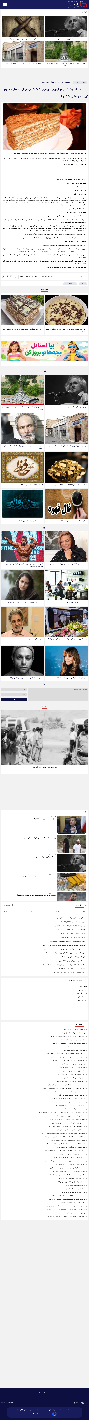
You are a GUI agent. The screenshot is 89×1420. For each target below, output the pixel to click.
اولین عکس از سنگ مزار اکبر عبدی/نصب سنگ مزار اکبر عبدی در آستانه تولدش (67, 640)
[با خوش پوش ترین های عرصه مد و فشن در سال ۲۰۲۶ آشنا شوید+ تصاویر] (44, 737)
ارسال (14, 699)
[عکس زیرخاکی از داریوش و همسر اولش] (22, 622)
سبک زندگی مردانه (81, 993)
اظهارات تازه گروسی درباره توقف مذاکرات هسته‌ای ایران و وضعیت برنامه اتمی (64, 1137)
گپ (86, 1403)
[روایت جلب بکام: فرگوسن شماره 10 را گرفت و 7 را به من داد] (71, 844)
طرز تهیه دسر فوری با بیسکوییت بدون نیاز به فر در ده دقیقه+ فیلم (22, 329)
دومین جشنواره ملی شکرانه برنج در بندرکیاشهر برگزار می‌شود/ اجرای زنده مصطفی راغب (62, 1113)
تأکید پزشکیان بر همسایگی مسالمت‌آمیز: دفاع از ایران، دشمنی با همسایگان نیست (63, 1144)
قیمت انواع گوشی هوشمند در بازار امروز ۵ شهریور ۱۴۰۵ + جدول (67, 1061)
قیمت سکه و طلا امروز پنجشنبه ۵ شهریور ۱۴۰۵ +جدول (71, 485)
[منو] (5, 4)
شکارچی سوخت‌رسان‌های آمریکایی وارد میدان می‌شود (71, 1081)
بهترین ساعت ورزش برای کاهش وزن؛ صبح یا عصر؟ (71, 1178)
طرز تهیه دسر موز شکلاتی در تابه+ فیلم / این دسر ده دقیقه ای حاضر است (65, 330)
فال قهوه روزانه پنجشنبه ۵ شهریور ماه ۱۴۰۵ (74, 521)
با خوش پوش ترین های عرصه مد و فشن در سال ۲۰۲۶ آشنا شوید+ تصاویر (44, 767)
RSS (39, 1393)
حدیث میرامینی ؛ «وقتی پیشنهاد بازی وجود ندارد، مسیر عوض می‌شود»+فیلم (61, 949)
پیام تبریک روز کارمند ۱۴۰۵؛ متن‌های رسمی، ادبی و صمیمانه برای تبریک (66, 603)
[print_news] (14, 276)
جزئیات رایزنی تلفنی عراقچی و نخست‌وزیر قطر (73, 1071)
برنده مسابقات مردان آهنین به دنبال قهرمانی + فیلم (71, 1033)
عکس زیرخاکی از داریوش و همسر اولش (31, 639)
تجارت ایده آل (82, 997)
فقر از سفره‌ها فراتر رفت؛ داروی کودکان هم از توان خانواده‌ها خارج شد (66, 1126)
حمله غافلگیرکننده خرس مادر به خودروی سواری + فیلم (70, 1130)
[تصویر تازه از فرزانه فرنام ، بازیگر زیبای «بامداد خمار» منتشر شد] (22, 585)
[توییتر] (3, 276)
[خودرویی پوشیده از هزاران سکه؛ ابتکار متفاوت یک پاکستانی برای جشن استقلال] (66, 51)
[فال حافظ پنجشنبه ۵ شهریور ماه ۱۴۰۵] (22, 467)
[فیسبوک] (11, 276)
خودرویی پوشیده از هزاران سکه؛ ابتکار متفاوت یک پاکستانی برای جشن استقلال (66, 65)
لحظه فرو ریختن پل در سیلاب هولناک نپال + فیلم (70, 961)
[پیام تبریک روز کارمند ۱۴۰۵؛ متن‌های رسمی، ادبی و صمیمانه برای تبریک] (66, 585)
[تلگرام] (7, 276)
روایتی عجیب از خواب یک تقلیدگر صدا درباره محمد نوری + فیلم (68, 1036)
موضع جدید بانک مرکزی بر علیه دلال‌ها (45, 819)
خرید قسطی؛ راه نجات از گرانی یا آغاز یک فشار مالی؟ (71, 1147)
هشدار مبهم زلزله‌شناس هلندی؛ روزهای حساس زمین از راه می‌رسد (67, 1123)
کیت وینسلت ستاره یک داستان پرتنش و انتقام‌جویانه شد (69, 1106)
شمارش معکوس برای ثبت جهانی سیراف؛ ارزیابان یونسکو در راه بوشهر (66, 1154)
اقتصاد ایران (83, 986)
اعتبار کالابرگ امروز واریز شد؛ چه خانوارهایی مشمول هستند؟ (69, 1172)
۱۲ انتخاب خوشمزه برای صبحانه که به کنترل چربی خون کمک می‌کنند (66, 1175)
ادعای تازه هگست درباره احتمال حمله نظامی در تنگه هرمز (67, 941)
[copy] (82, 277)
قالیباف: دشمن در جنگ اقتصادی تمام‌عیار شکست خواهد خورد (68, 1092)
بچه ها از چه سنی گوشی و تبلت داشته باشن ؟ (71, 929)
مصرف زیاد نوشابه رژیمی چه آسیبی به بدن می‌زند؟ (71, 1182)
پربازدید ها (79, 905)
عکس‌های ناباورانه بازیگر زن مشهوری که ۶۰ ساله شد (72, 678)
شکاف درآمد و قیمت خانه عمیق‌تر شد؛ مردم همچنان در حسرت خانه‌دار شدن (64, 1151)
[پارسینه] (76, 4)
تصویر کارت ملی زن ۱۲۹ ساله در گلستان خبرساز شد (71, 1078)
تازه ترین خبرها (82, 1000)
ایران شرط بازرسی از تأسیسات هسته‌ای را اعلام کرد (69, 972)
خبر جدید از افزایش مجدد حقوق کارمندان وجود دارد (71, 1047)
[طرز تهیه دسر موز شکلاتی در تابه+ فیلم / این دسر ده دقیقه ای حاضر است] (66, 310)
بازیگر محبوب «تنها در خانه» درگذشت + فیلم (71, 922)
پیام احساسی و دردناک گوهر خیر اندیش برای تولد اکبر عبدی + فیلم (68, 564)
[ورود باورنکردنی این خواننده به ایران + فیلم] (66, 26)
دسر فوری (83, 284)
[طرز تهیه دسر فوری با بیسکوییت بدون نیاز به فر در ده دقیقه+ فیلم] (22, 310)
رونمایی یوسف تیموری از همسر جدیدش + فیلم (70, 918)
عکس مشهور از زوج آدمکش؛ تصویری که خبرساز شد (23, 39)
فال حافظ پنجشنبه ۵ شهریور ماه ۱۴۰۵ (32, 485)
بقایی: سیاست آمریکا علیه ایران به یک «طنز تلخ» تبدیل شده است (67, 1196)
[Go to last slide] (4, 733)
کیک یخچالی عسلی (70, 284)
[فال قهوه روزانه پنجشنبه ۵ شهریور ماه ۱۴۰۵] (66, 504)
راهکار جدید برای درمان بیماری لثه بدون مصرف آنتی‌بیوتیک (69, 1158)
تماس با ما (47, 1393)
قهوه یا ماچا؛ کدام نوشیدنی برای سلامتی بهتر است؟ (71, 1116)
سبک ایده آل (83, 990)
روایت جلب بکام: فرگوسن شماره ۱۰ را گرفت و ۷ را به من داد (39, 838)
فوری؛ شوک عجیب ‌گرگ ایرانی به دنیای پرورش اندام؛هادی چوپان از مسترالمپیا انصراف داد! (24, 565)
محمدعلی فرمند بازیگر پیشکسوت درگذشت (72, 933)
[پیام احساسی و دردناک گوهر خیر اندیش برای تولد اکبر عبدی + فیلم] (66, 546)
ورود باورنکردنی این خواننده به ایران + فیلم (66, 39)
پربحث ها (7, 905)
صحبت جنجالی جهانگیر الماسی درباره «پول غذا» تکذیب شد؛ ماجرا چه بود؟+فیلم (23, 447)
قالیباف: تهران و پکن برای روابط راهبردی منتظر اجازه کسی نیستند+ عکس (66, 1210)
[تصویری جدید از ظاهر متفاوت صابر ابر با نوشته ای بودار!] (22, 661)
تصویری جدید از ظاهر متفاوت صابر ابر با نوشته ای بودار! (26, 678)
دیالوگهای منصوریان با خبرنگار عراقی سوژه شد (73, 1040)
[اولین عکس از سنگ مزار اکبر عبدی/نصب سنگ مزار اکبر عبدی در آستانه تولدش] (66, 622)
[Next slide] (84, 733)
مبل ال (85, 1004)
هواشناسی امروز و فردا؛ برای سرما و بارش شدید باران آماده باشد (68, 1140)
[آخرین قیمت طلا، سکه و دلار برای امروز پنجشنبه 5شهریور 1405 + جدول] (71, 882)
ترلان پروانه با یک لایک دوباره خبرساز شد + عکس (70, 926)
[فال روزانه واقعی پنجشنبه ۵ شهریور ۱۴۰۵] (22, 504)
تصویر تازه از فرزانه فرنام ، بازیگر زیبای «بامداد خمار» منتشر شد (25, 603)
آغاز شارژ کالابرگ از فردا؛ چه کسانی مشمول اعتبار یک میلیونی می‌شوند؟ (66, 1206)
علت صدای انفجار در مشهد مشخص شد (74, 1050)
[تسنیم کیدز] (44, 351)
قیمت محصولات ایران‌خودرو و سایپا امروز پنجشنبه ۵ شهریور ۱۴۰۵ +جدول (65, 1161)
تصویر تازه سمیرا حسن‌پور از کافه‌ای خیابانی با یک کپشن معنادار (65, 953)
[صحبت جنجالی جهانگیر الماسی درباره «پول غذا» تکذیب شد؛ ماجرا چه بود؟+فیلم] (22, 428)
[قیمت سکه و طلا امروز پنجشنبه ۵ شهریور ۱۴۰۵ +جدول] (66, 467)
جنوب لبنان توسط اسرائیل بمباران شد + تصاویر (72, 1068)
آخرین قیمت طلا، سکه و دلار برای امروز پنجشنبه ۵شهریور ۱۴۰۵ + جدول (35, 876)
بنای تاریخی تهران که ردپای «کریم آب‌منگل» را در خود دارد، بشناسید (23, 64)
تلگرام (77, 1403)
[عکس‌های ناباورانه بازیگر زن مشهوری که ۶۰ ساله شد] (66, 661)
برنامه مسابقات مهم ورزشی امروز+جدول (74, 1102)
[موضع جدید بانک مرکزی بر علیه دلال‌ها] (71, 825)
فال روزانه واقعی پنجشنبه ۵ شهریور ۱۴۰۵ (31, 521)
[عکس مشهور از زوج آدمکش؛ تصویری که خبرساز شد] (23, 26)
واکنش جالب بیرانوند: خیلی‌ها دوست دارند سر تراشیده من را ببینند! (36, 895)
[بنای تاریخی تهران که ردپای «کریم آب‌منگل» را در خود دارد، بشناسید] (23, 51)
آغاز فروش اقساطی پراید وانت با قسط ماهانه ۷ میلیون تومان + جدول (63, 945)
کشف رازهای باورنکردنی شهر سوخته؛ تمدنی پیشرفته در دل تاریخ (67, 1168)
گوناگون (84, 12)
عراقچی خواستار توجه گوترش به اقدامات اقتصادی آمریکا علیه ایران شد (66, 1217)
